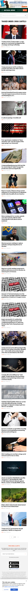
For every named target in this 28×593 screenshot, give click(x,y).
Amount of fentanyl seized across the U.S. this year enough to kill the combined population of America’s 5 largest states (13, 295)
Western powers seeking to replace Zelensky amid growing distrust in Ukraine (12, 244)
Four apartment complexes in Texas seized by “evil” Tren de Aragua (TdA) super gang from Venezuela (12, 141)
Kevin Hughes (9, 214)
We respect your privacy (14, 557)
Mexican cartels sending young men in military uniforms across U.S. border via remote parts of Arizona (13, 270)
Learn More (6, 589)
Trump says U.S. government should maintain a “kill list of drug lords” (12, 529)
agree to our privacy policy (11, 586)
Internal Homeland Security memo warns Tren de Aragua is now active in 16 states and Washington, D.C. (13, 94)
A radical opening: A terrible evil (11, 118)
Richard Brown (9, 241)
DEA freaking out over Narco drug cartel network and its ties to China (13, 454)
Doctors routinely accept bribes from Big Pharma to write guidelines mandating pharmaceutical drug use (13, 430)
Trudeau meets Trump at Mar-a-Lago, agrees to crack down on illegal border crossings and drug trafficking (13, 43)
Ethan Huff (9, 138)
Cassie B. (9, 65)
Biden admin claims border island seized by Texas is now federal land (13, 505)
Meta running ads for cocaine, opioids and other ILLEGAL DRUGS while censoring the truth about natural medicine (12, 218)
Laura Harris (9, 39)
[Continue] (25, 554)
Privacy (8, 573)
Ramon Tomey (9, 503)
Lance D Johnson (10, 163)
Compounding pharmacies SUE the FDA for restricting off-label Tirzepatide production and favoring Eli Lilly (13, 167)
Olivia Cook (9, 292)
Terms (11, 573)
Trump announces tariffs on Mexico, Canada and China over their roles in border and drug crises (12, 68)
